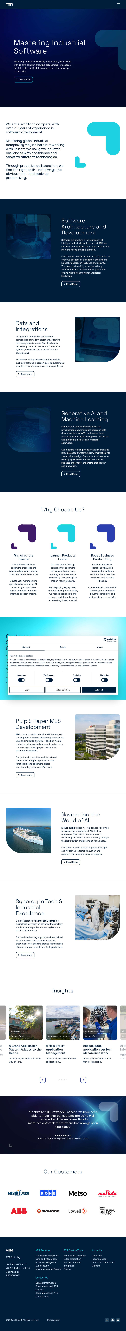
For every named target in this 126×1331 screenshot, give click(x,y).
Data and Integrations (46, 1259)
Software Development (47, 1255)
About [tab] (100, 647)
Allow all (99, 690)
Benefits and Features (75, 1255)
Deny (27, 690)
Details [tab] (63, 647)
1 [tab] (59, 1080)
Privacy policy (53, 1320)
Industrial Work (99, 1259)
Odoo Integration (72, 1259)
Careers (96, 1265)
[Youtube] (118, 1320)
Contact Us (24, 79)
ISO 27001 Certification (103, 1262)
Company (97, 1255)
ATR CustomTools (73, 1250)
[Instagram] (112, 1320)
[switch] (49, 680)
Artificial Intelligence (45, 1262)
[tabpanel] (26, 1034)
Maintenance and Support (48, 1269)
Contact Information (45, 1283)
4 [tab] (67, 1080)
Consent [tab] (26, 647)
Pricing (67, 1269)
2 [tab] (61, 1080)
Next (83, 1080)
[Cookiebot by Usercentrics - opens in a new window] (106, 640)
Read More (72, 284)
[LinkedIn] (107, 1320)
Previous (43, 1080)
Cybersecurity (42, 1265)
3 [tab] (64, 1080)
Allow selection (63, 690)
